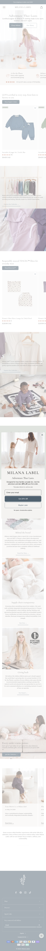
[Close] (42, 434)
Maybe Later (23, 505)
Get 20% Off (23, 499)
